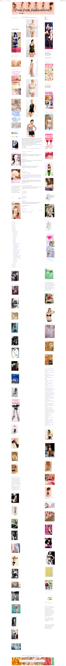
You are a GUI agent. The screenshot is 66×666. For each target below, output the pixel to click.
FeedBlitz (49, 87)
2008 (13, 264)
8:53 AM (23, 183)
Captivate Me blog (36, 140)
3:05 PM (23, 169)
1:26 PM (23, 162)
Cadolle (46, 379)
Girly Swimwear (15, 248)
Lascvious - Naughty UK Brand (49, 403)
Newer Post (23, 210)
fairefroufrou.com (47, 58)
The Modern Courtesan (48, 421)
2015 (13, 222)
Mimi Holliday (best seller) (48, 407)
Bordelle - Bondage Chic (48, 377)
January (14, 263)
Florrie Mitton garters (48, 395)
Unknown (23, 196)
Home (32, 210)
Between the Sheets (48, 374)
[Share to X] (23, 146)
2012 (13, 226)
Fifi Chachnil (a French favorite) (49, 393)
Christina (23, 153)
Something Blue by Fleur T (17, 243)
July (14, 237)
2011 (13, 227)
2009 (13, 230)
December (14, 231)
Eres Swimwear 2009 (16, 252)
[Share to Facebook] (24, 146)
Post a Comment (24, 208)
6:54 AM (23, 206)
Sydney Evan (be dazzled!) (49, 419)
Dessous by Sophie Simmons (49, 388)
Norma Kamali (39, 139)
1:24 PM (23, 156)
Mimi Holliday (31, 145)
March (14, 242)
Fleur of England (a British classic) (50, 394)
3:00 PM (23, 189)
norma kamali (34, 148)
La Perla (46, 402)
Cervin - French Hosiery (48, 382)
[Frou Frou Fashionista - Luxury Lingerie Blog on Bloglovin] (15, 29)
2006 (13, 267)
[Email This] (22, 146)
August (14, 236)
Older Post (40, 210)
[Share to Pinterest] (25, 146)
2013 (13, 225)
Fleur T (27, 145)
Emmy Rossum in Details (16, 249)
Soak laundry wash (47, 415)
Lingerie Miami (15, 260)
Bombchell (23, 191)
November (14, 232)
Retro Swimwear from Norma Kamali (29, 17)
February (14, 261)
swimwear (30, 144)
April (14, 241)
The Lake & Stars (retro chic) (49, 420)
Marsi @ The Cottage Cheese (26, 185)
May (14, 240)
